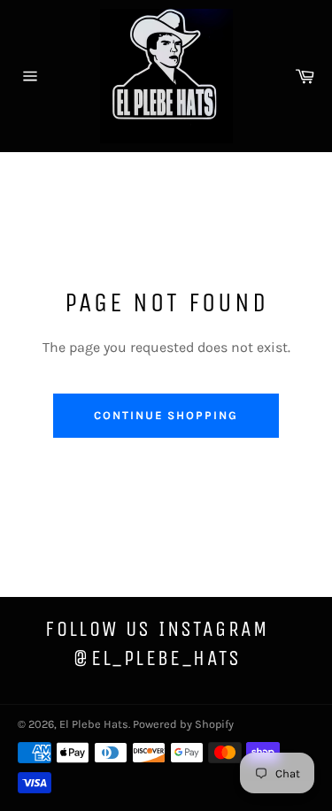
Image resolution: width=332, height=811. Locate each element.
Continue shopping (166, 415)
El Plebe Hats (93, 724)
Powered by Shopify (183, 724)
